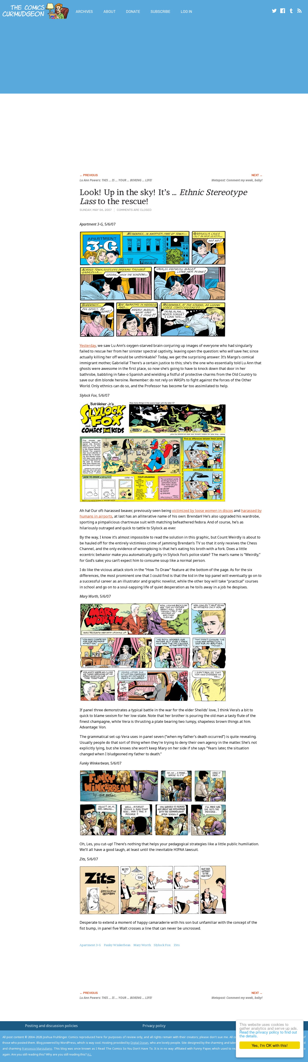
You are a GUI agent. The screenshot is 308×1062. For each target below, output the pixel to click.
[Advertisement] (82, 57)
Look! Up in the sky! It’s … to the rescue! (163, 196)
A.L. (89, 1054)
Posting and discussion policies (51, 1025)
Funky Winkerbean (117, 945)
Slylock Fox (162, 945)
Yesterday (88, 345)
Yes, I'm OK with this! (270, 1045)
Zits (177, 945)
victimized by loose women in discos (202, 510)
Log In (186, 11)
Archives (84, 11)
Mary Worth (142, 945)
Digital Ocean (139, 1043)
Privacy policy (154, 1025)
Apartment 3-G (90, 945)
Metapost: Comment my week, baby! (236, 180)
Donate (133, 11)
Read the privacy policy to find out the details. (268, 1034)
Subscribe (160, 11)
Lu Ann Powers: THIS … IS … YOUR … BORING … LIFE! (116, 180)
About (109, 11)
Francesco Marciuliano (37, 1048)
